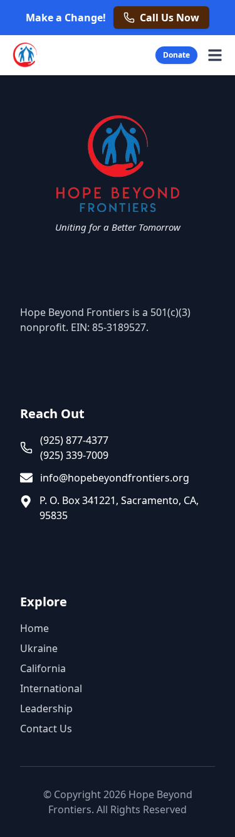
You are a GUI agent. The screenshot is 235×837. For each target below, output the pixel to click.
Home (34, 628)
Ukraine (39, 648)
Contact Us (46, 728)
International (51, 688)
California (43, 668)
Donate (176, 55)
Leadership (46, 708)
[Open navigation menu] (215, 55)
